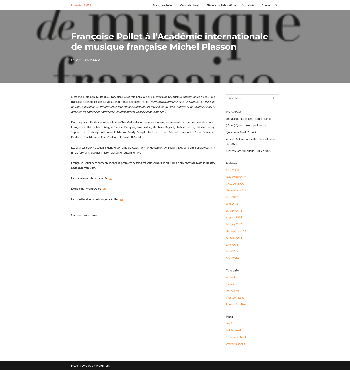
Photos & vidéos (236, 304)
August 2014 (234, 237)
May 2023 (232, 170)
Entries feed (233, 330)
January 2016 (234, 210)
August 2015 (234, 217)
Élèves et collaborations (221, 5)
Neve (74, 365)
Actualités (232, 277)
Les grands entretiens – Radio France (248, 118)
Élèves (230, 284)
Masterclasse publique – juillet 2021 (248, 150)
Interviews (232, 290)
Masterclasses (235, 297)
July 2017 (232, 197)
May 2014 (232, 258)
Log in (229, 323)
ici (110, 178)
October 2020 (235, 183)
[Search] (275, 5)
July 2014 (232, 244)
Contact (267, 5)
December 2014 (236, 231)
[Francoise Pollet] (82, 5)
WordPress (103, 365)
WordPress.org (235, 343)
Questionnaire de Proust (241, 132)
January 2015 (234, 224)
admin (77, 59)
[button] (174, 5)
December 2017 (236, 190)
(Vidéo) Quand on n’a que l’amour (246, 125)
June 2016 (232, 203)
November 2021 (236, 176)
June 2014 (232, 251)
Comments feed (236, 337)
